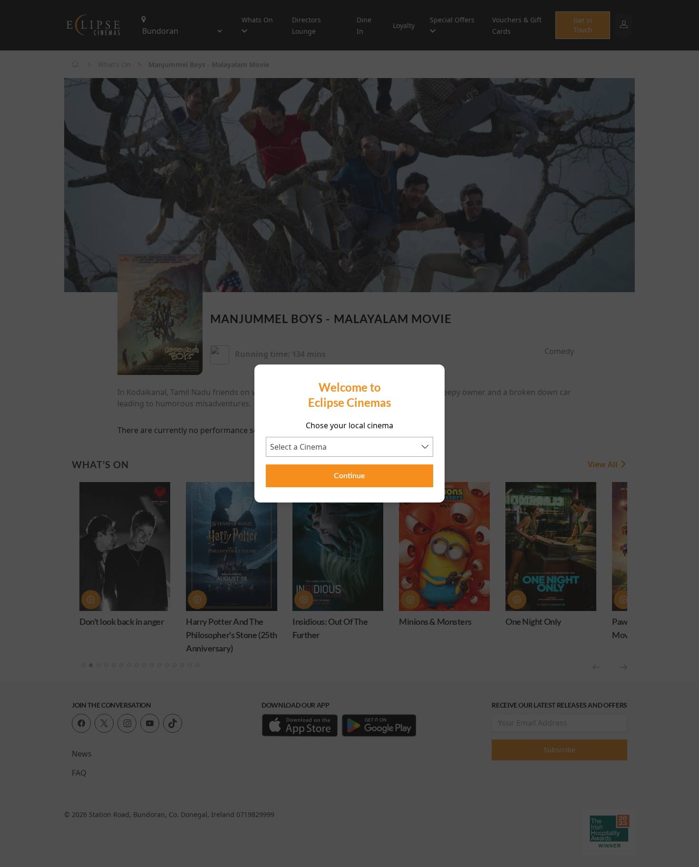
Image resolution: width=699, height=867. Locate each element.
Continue (349, 476)
